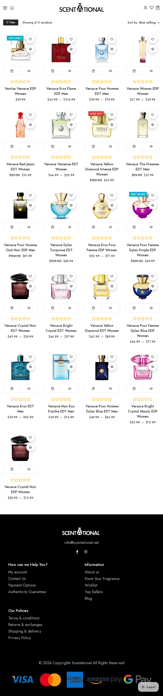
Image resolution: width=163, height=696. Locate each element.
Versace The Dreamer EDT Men (142, 167)
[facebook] (77, 551)
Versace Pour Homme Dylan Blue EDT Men (102, 409)
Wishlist (91, 585)
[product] (20, 49)
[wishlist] (152, 8)
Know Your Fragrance (102, 579)
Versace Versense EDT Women (61, 167)
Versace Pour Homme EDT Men (102, 91)
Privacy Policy (19, 638)
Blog (88, 598)
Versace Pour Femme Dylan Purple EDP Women (143, 250)
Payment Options (22, 585)
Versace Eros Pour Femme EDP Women (102, 248)
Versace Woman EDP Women (143, 91)
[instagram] (86, 551)
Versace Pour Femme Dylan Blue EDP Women (143, 330)
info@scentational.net (81, 542)
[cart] (158, 8)
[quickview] (28, 71)
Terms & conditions (23, 618)
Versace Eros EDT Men (20, 409)
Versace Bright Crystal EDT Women (61, 328)
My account (17, 572)
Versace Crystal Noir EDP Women (20, 489)
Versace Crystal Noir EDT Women (20, 328)
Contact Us (17, 579)
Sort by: (133, 22)
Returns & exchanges (25, 625)
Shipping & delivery (24, 631)
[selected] (11, 146)
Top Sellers (94, 592)
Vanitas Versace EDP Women (20, 91)
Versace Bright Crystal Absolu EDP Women (142, 411)
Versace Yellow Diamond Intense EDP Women (101, 169)
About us (92, 572)
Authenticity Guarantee (27, 592)
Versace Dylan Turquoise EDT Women (61, 250)
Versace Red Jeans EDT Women (20, 167)
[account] (145, 8)
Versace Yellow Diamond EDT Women (102, 328)
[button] (5, 8)
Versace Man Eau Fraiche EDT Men (61, 409)
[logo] (81, 7)
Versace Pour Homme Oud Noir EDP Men (20, 248)
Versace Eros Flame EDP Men (61, 91)
